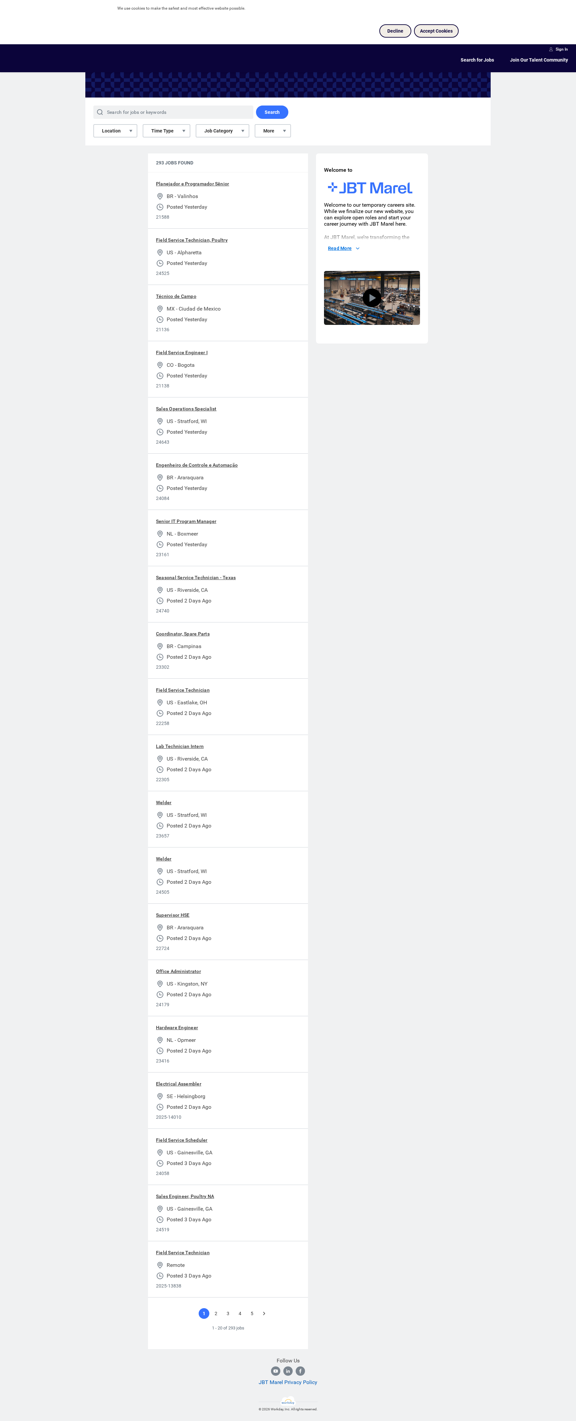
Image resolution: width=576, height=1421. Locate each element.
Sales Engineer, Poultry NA (185, 1196)
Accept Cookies (436, 31)
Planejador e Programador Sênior (192, 183)
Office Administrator (178, 971)
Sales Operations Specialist (186, 408)
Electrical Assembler (178, 1083)
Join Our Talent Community (539, 60)
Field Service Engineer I (182, 352)
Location (111, 130)
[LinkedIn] (288, 1371)
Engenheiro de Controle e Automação (197, 465)
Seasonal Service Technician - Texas (196, 577)
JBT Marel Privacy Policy (288, 1382)
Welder (163, 802)
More (268, 130)
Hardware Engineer (177, 1027)
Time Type (162, 130)
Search (272, 112)
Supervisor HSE (172, 915)
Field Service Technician (183, 690)
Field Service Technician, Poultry (192, 240)
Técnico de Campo (176, 296)
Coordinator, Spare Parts (183, 633)
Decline (395, 31)
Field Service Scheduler (182, 1140)
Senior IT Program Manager (186, 521)
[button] (372, 298)
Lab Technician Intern (180, 746)
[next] (264, 1313)
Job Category (218, 130)
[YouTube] (275, 1371)
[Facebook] (300, 1371)
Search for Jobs (477, 60)
